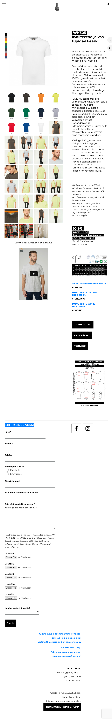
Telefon (9, 455)
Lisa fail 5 (9, 594)
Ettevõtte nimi (12, 481)
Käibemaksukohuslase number (21, 492)
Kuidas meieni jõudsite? (17, 608)
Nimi (7, 432)
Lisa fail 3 (9, 574)
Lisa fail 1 (9, 553)
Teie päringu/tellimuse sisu (19, 504)
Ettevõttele (16, 474)
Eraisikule (15, 470)
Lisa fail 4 (10, 584)
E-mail (8, 443)
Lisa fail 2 (9, 563)
